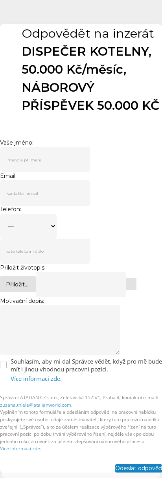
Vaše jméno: (16, 142)
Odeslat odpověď (138, 468)
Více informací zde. (36, 378)
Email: (8, 175)
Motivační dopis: (22, 300)
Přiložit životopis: (23, 267)
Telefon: (10, 209)
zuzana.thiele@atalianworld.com (35, 405)
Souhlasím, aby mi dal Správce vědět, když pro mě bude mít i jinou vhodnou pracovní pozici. (86, 365)
